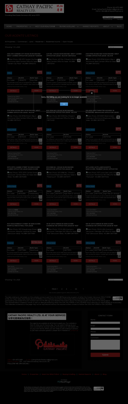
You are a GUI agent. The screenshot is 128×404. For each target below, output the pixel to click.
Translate (119, 19)
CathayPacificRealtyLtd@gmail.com (110, 9)
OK (64, 104)
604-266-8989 (12, 100)
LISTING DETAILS (13, 91)
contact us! (74, 330)
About (106, 26)
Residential (39, 42)
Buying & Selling (67, 26)
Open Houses (68, 42)
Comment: (95, 338)
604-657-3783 (12, 213)
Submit (105, 355)
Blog (119, 26)
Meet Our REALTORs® (45, 26)
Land (31, 42)
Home (9, 26)
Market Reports (90, 26)
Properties (22, 26)
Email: (93, 326)
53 (76, 289)
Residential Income (53, 42)
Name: (93, 320)
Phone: (93, 332)
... (71, 289)
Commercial (22, 42)
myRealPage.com (64, 382)
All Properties (10, 42)
